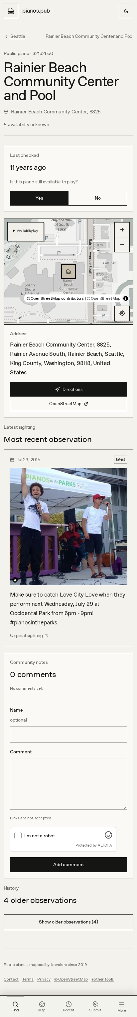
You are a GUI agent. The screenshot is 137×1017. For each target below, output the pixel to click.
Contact (11, 979)
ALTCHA (105, 845)
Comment (21, 751)
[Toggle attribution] (126, 298)
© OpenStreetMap (103, 298)
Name (18, 715)
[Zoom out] (122, 244)
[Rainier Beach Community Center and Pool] (68, 271)
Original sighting (26, 635)
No (98, 198)
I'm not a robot (39, 835)
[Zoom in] (122, 229)
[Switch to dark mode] (126, 11)
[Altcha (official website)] (108, 836)
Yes (39, 198)
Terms (28, 979)
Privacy (44, 979)
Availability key (27, 230)
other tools (104, 979)
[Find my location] (122, 313)
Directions (72, 389)
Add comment (68, 864)
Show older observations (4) (68, 921)
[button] (68, 271)
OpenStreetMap (65, 403)
